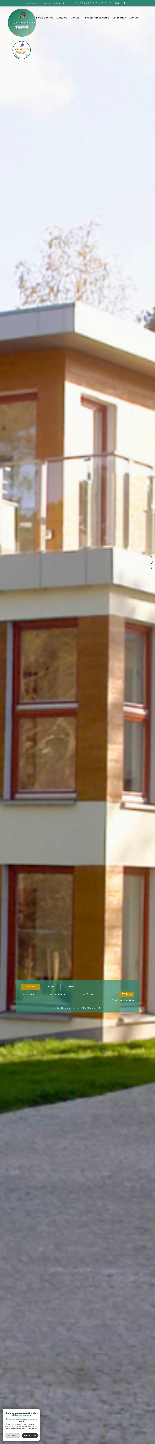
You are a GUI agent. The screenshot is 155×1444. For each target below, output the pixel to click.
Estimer (71, 987)
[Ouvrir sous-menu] (81, 18)
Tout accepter (30, 1435)
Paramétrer (12, 1435)
